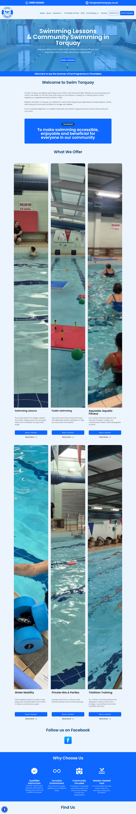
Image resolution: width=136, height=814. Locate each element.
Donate (104, 13)
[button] (57, 13)
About (48, 13)
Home (42, 13)
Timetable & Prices (71, 13)
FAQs (83, 13)
